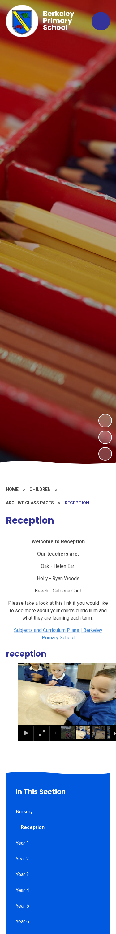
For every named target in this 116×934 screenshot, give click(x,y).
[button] (31, 694)
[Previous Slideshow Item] (105, 437)
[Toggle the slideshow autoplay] (105, 454)
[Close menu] (101, 21)
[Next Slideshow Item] (105, 420)
